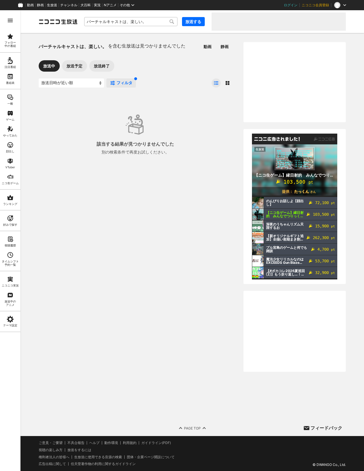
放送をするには (79, 450)
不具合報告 (75, 443)
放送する (193, 21)
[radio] (216, 83)
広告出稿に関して (52, 464)
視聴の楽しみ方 (51, 450)
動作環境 (111, 443)
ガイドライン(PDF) (156, 443)
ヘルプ (94, 443)
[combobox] (130, 21)
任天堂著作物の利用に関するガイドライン (103, 464)
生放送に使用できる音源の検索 (98, 457)
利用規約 (129, 443)
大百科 (85, 5)
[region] (10, 240)
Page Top (192, 428)
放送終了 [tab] (102, 65)
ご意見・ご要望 (51, 443)
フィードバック (326, 428)
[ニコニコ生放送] (58, 21)
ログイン (290, 5)
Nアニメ (110, 5)
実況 (97, 5)
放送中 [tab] (49, 65)
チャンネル (68, 5)
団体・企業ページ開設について (151, 457)
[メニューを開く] (10, 20)
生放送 (52, 5)
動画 (30, 5)
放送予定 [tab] (74, 65)
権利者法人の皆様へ (54, 457)
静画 (40, 5)
